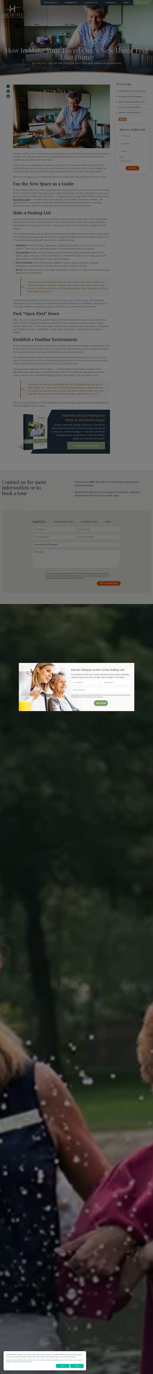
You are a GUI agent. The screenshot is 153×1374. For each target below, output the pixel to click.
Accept (63, 1365)
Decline (77, 1365)
